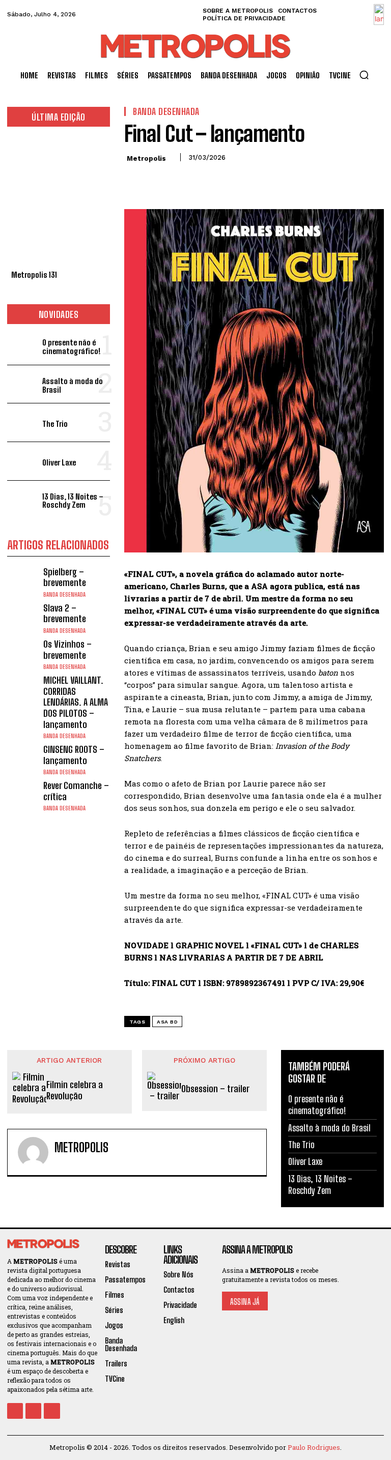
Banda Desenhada (64, 595)
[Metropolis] (33, 1152)
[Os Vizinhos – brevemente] (22, 654)
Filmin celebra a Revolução (74, 1090)
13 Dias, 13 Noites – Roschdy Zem (72, 501)
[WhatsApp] (204, 180)
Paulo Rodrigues (314, 1447)
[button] (364, 75)
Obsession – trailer (215, 1089)
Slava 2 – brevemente (64, 613)
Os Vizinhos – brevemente (67, 649)
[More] (228, 180)
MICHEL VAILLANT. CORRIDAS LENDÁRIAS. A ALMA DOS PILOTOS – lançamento (75, 702)
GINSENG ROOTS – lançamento (73, 755)
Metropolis (146, 158)
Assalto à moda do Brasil (72, 385)
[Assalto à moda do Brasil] (22, 384)
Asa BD (167, 1022)
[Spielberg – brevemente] (22, 582)
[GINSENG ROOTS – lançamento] (22, 759)
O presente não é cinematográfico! (71, 347)
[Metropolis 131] (58, 201)
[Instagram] (33, 1411)
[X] (158, 180)
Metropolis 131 (34, 274)
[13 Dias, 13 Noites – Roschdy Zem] (22, 500)
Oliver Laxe (59, 462)
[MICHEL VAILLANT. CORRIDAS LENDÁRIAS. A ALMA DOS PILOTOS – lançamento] (22, 690)
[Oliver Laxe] (22, 461)
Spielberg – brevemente (64, 577)
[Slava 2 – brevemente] (22, 618)
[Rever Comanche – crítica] (22, 795)
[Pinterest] (181, 180)
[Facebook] (134, 180)
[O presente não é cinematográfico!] (22, 346)
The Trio (55, 423)
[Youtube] (52, 1411)
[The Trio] (22, 422)
